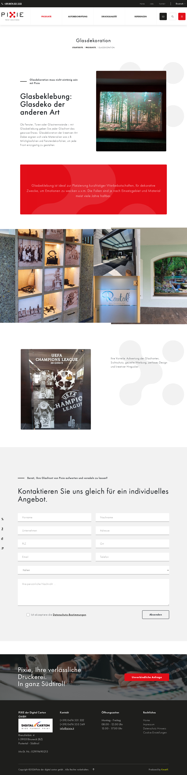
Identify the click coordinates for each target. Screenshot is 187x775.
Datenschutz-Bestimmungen (69, 614)
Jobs (152, 3)
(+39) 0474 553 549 (72, 724)
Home (142, 3)
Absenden (155, 614)
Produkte (91, 47)
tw (2, 528)
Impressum (149, 724)
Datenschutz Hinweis (154, 728)
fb (2, 538)
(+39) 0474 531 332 (72, 720)
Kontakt (162, 3)
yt (2, 519)
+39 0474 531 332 (13, 3)
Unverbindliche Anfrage (147, 677)
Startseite (77, 47)
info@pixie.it (67, 728)
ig (2, 548)
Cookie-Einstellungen (155, 732)
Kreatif (164, 769)
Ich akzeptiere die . (59, 614)
